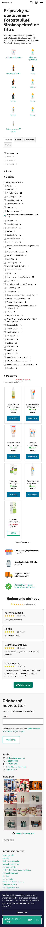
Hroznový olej (14, 228)
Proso (11, 312)
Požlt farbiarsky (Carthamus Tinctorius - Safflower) (22, 307)
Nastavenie (22, 912)
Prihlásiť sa (11, 740)
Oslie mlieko (13, 291)
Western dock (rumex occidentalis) (22, 364)
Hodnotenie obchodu (23, 598)
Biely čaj (11, 207)
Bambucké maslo (15, 204)
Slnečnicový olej (15, 332)
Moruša (11, 273)
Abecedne (8, 145)
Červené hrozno (14, 211)
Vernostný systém (9, 867)
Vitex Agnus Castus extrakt (19, 361)
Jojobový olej (14, 235)
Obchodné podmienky (11, 864)
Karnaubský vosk (15, 238)
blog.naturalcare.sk (10, 885)
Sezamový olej (14, 325)
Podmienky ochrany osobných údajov (17, 870)
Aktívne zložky (8, 879)
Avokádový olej (14, 200)
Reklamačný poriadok (11, 873)
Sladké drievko (14, 329)
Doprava (6, 876)
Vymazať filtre (22, 380)
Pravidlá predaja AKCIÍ (11, 888)
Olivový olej (13, 288)
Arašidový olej (14, 193)
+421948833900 (12, 761)
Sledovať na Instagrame (25, 833)
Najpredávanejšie (29, 140)
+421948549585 (12, 764)
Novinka (11, 160)
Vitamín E (12, 354)
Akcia (10, 157)
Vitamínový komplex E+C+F (18, 357)
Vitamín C (12, 350)
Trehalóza (12, 339)
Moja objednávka (9, 855)
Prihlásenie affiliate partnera (13, 882)
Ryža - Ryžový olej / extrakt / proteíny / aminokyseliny (22, 320)
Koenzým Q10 (14, 242)
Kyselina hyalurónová (16, 255)
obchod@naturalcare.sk (15, 758)
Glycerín (11, 221)
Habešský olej (14, 224)
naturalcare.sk (11, 770)
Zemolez (12, 368)
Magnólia (12, 259)
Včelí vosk (12, 346)
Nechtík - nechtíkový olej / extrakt (21, 284)
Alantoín (11, 186)
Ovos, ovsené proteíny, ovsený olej (22, 295)
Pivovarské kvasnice (16, 302)
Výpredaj (12, 164)
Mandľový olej (14, 262)
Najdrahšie (18, 140)
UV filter (12, 343)
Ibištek (11, 231)
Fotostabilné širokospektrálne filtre (22, 215)
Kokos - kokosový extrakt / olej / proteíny (23, 247)
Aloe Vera (12, 189)
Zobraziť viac (23, 685)
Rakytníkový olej (15, 315)
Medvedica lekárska (16, 270)
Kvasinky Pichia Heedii (17, 252)
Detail (13, 533)
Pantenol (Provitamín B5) (18, 298)
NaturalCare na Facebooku (16, 767)
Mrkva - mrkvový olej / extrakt (20, 277)
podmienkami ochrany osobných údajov (21, 730)
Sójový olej (13, 336)
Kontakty (6, 858)
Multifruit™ (12, 280)
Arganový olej (14, 196)
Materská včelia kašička (17, 266)
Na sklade (12, 153)
